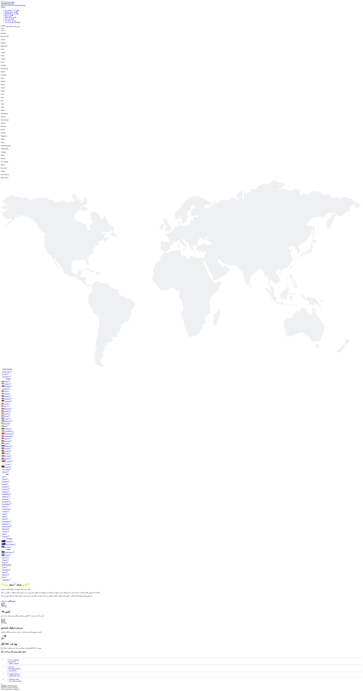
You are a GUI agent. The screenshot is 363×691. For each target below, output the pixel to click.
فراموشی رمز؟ (13, 659)
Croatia (9, 461)
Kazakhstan (7, 521)
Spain (6, 391)
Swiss (6, 406)
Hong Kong (7, 526)
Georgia (6, 486)
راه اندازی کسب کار (15, 681)
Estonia (7, 396)
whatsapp (17, 5)
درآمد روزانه (12, 672)
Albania (8, 467)
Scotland (6, 389)
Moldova (9, 446)
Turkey (6, 506)
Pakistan (6, 536)
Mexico (6, 575)
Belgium (7, 411)
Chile (5, 567)
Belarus (6, 472)
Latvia (8, 453)
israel (5, 534)
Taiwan (6, 531)
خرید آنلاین (4, 601)
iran (4, 477)
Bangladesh (7, 504)
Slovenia (8, 456)
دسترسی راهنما (13, 663)
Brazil (5, 572)
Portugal (7, 451)
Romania (8, 441)
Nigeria (6, 557)
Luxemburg (9, 431)
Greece (7, 419)
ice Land (8, 547)
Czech (7, 404)
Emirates (6, 481)
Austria (7, 414)
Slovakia (7, 458)
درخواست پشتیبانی (14, 668)
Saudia (5, 484)
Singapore (6, 524)
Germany (8, 401)
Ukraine (7, 384)
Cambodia (7, 501)
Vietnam (6, 511)
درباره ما (11, 666)
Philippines (7, 494)
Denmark (8, 399)
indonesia (6, 499)
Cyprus (8, 464)
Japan (5, 516)
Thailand (6, 491)
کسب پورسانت (13, 679)
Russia (6, 479)
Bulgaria (8, 409)
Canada (6, 374)
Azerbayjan (7, 509)
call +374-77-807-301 (7, 5)
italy (6, 426)
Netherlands (8, 436)
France (7, 416)
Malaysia (6, 496)
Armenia (6, 489)
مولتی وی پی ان (10, 2)
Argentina (6, 570)
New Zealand (11, 544)
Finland (7, 394)
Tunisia (6, 560)
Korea (5, 519)
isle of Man (7, 469)
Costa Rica (7, 376)
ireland (7, 423)
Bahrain (6, 529)
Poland (7, 381)
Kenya (5, 562)
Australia (9, 541)
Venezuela (7, 580)
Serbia (7, 443)
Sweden (7, 448)
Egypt (7, 555)
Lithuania (8, 428)
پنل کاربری (12, 661)
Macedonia (9, 433)
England (8, 386)
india (5, 514)
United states (7, 372)
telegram (22, 5)
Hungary (8, 421)
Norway (7, 438)
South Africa (9, 552)
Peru (5, 577)
